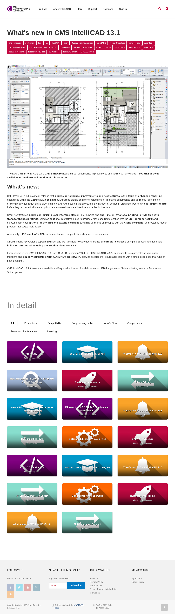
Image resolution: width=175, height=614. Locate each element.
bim (39, 43)
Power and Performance (24, 331)
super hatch (148, 43)
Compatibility (54, 323)
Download (108, 9)
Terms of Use (96, 585)
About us (94, 578)
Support (92, 9)
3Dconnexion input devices (82, 43)
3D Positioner (54, 52)
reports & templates (117, 43)
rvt (46, 43)
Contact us (95, 593)
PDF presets (65, 47)
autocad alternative (103, 47)
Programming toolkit (82, 323)
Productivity (30, 323)
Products (43, 9)
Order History (138, 582)
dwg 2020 (55, 43)
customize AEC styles (17, 47)
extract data (148, 47)
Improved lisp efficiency (83, 47)
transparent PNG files (36, 52)
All (12, 323)
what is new (29, 43)
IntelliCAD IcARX (70, 52)
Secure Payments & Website (103, 589)
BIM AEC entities (87, 52)
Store (80, 9)
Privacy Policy (96, 582)
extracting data (134, 43)
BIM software (120, 47)
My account (137, 578)
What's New (110, 323)
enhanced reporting (16, 52)
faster (66, 43)
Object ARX (101, 43)
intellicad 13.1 (134, 47)
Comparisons (134, 323)
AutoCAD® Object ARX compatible (42, 47)
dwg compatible (15, 43)
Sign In (123, 9)
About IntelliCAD (62, 9)
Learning (52, 331)
